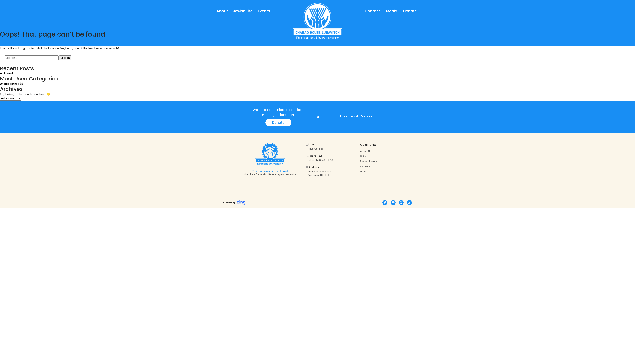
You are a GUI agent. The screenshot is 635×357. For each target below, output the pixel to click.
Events (264, 11)
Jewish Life (243, 11)
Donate (410, 11)
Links (363, 156)
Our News (366, 166)
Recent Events (368, 161)
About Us (365, 151)
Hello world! (7, 73)
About (222, 11)
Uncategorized (9, 84)
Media (391, 11)
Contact (372, 11)
